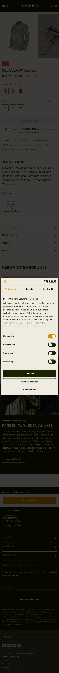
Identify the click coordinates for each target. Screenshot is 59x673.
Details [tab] (29, 289)
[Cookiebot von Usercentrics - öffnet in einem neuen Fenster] (44, 281)
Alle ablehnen (29, 389)
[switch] (52, 345)
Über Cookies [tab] (48, 289)
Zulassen (29, 373)
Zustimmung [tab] (11, 289)
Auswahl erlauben (29, 381)
